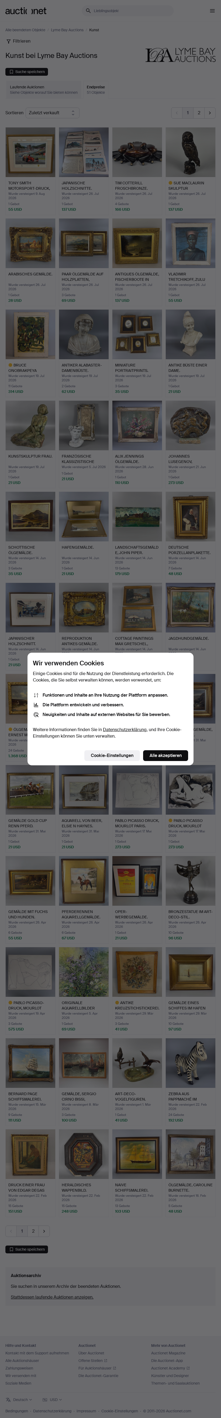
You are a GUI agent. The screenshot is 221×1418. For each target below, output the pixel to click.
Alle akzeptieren (166, 755)
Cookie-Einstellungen (112, 755)
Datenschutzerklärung (125, 729)
